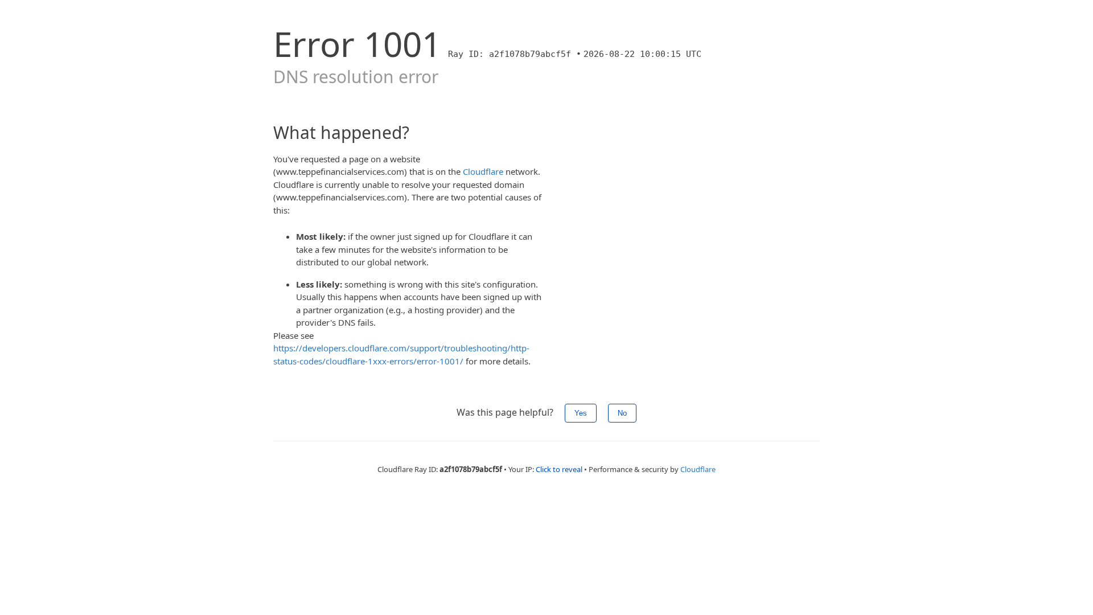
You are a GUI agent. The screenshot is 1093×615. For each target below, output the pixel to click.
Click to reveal (559, 469)
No (622, 413)
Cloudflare (483, 171)
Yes (580, 413)
